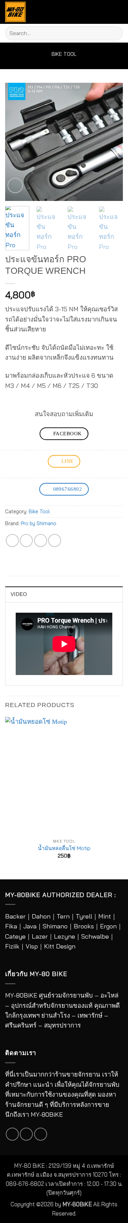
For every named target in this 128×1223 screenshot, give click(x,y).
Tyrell (84, 916)
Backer (15, 916)
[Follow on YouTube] (40, 1134)
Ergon (108, 926)
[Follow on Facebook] (12, 1134)
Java (30, 926)
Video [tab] (19, 594)
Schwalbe (95, 936)
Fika (11, 926)
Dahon (41, 916)
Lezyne (64, 936)
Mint (104, 916)
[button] (116, 11)
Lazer (40, 936)
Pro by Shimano (38, 523)
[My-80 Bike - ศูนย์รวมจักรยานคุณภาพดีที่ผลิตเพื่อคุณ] (18, 12)
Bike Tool (64, 54)
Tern (63, 916)
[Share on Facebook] (12, 540)
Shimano (55, 926)
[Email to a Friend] (40, 540)
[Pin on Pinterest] (54, 540)
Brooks (84, 926)
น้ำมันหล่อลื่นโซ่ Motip (64, 848)
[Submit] (115, 33)
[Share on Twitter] (26, 540)
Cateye (15, 936)
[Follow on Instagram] (26, 1134)
